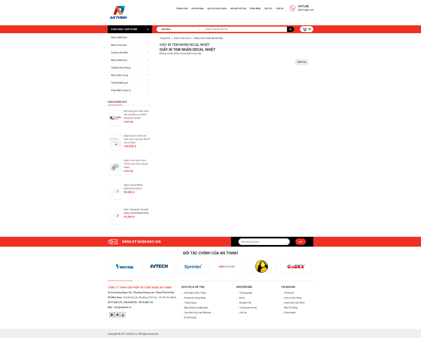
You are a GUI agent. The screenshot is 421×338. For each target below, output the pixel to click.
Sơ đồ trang (190, 317)
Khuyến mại (197, 8)
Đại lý (242, 297)
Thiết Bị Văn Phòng (121, 67)
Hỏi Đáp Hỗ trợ (238, 8)
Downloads (290, 312)
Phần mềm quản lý (121, 90)
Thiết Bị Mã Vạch (119, 83)
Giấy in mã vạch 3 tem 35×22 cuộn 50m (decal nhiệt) (136, 164)
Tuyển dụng (190, 302)
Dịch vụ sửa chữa (217, 8)
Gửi (300, 242)
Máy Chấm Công (119, 75)
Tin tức (268, 8)
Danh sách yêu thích (294, 302)
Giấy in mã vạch (119, 37)
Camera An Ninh (119, 52)
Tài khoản (289, 292)
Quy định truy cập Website (197, 312)
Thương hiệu (245, 292)
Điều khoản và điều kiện (196, 307)
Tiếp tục (301, 62)
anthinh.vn (131, 334)
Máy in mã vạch (119, 60)
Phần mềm (255, 8)
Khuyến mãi (245, 302)
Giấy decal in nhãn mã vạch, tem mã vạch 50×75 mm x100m (137, 139)
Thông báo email (248, 307)
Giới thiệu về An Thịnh (195, 292)
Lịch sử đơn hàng (292, 297)
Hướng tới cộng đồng (195, 297)
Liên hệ (280, 8)
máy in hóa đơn (119, 45)
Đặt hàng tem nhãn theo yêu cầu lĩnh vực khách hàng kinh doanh (136, 114)
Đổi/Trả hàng (290, 307)
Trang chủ (182, 8)
